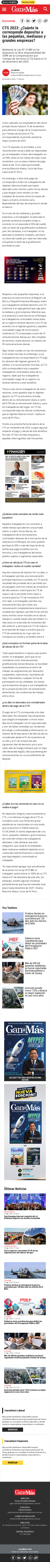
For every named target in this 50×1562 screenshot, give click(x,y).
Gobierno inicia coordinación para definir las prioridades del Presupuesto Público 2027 (36, 943)
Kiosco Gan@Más (10, 2)
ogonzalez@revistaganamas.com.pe (25, 1503)
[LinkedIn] (19, 1557)
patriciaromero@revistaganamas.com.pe (25, 1512)
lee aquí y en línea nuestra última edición (25, 1079)
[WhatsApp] (30, 1557)
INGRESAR (13, 1429)
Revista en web (28, 2)
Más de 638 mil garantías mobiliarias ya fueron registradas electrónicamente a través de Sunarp (36, 968)
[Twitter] (24, 1557)
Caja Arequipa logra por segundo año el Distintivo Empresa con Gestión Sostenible (22, 1217)
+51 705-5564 (25, 1534)
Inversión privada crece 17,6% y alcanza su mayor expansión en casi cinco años (36, 992)
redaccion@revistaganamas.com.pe (26, 75)
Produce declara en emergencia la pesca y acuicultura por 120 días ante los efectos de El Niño (36, 918)
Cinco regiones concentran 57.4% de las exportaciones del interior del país (21, 1252)
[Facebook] (13, 1557)
